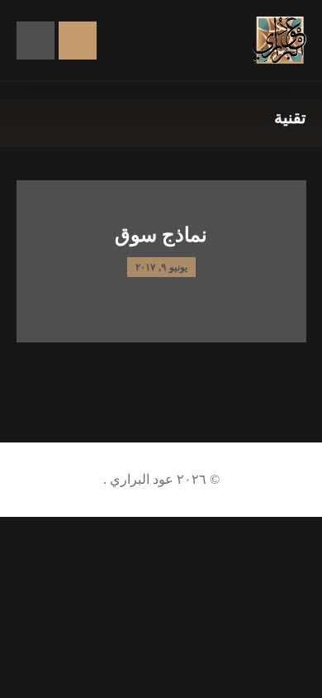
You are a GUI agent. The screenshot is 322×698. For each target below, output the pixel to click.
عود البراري (140, 479)
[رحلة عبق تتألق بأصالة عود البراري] (279, 40)
